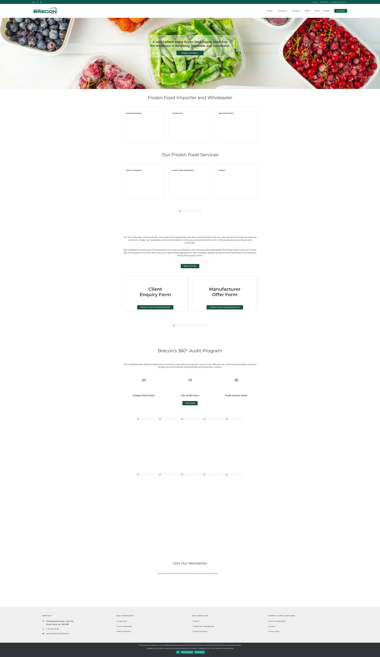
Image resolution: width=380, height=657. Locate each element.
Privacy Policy (274, 631)
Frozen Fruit (122, 621)
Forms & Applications (277, 621)
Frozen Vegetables (124, 626)
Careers (272, 626)
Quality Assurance (200, 631)
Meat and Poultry (124, 631)
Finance (196, 621)
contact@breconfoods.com (57, 633)
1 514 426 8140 (52, 629)
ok (178, 652)
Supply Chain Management (203, 626)
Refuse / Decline (187, 652)
